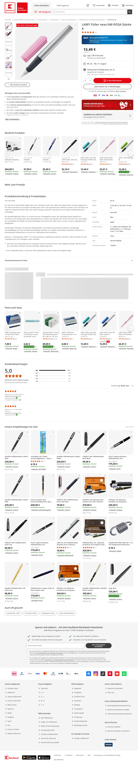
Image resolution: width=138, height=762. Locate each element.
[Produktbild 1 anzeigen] (8, 26)
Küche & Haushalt (14, 701)
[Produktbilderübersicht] (9, 51)
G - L (42, 697)
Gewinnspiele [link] (79, 713)
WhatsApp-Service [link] (80, 725)
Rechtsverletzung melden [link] (50, 742)
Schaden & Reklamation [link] (49, 734)
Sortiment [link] (77, 701)
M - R (43, 701)
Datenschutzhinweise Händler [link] (118, 710)
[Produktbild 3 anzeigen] (8, 41)
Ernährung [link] (78, 717)
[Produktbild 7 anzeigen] (8, 72)
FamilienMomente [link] (80, 721)
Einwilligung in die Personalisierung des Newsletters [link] (59, 660)
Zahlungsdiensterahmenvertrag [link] (118, 706)
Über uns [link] (110, 692)
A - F (42, 692)
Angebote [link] (77, 688)
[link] (63, 5)
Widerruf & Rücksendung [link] (50, 726)
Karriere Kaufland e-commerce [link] (118, 731)
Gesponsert (8, 157)
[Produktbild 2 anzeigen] (8, 34)
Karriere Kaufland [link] (113, 727)
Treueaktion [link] (78, 709)
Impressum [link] (57, 755)
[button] (53, 370)
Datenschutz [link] (80, 755)
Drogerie (11, 717)
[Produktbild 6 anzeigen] (8, 65)
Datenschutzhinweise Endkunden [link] (119, 714)
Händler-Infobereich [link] (81, 738)
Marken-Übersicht (14, 733)
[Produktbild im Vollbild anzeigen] (46, 51)
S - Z (42, 705)
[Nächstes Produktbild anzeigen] (8, 79)
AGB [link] (89, 755)
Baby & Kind (12, 705)
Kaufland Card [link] (79, 697)
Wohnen (11, 709)
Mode (10, 713)
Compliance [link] (68, 755)
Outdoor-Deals (13, 688)
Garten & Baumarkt (14, 697)
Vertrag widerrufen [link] (48, 730)
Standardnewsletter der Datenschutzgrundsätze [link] (50, 653)
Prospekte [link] (77, 692)
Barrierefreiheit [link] (59, 760)
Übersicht (44, 688)
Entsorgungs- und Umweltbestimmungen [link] (107, 755)
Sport (9, 721)
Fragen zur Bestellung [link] (49, 722)
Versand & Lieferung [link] (48, 738)
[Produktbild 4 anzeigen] (8, 49)
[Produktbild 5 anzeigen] (8, 57)
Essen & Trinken (13, 729)
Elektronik (11, 692)
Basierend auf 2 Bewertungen (17, 380)
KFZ (9, 725)
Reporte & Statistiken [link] (115, 688)
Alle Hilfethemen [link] (47, 718)
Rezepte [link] (77, 705)
